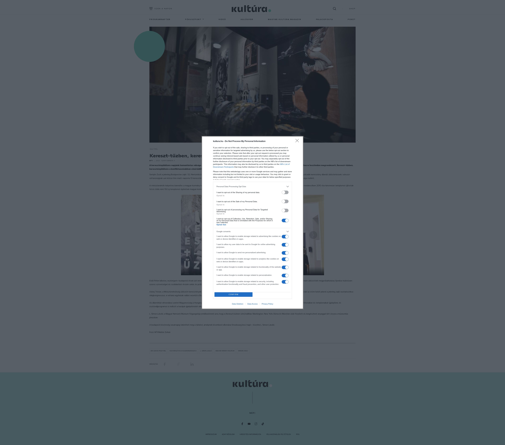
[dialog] (252, 222)
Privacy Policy (267, 304)
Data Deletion (237, 304)
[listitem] (252, 186)
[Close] (298, 141)
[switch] (285, 192)
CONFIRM (233, 294)
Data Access (252, 304)
